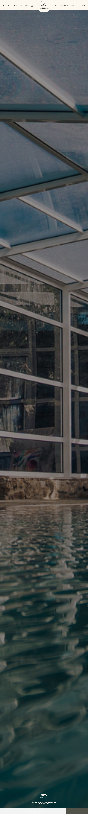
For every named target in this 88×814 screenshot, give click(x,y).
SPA (32, 5)
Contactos (73, 5)
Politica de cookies (33, 812)
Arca (21, 5)
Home (15, 5)
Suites (26, 5)
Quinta (55, 5)
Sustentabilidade (64, 5)
